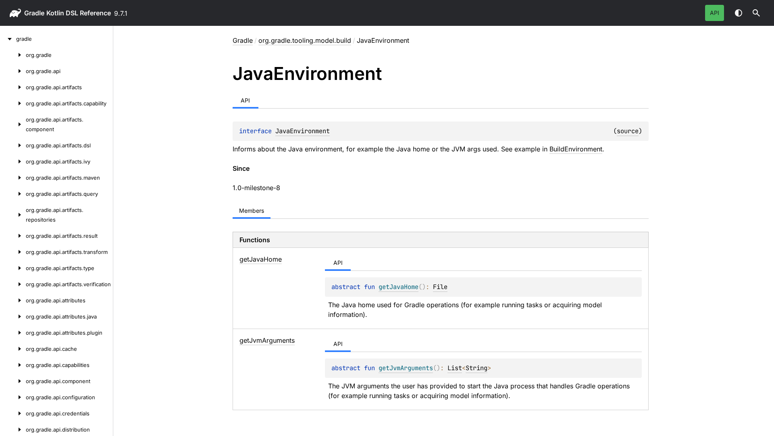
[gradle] (8, 39)
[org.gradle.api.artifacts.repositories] (13, 215)
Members (251, 210)
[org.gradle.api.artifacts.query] (13, 194)
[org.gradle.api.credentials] (13, 413)
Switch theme (738, 13)
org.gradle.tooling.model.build (304, 40)
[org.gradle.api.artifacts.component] (13, 124)
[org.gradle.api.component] (13, 381)
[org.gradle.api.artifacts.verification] (13, 284)
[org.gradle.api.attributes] (13, 300)
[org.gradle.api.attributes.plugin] (13, 333)
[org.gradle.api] (13, 71)
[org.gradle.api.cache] (13, 349)
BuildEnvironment (575, 149)
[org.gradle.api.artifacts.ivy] (13, 161)
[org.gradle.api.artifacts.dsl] (13, 145)
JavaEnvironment (302, 131)
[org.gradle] (13, 55)
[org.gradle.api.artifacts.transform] (13, 252)
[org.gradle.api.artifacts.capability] (13, 103)
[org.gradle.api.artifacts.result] (13, 236)
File (440, 287)
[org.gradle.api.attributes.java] (13, 316)
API (714, 12)
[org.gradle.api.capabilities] (13, 365)
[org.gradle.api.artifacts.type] (13, 268)
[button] (756, 13)
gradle (34, 13)
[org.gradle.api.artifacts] (13, 87)
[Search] (756, 13)
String (476, 368)
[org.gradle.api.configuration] (13, 397)
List (454, 368)
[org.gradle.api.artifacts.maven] (13, 178)
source (628, 131)
